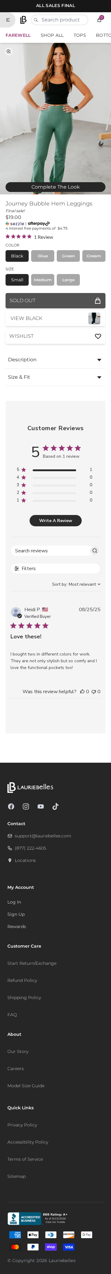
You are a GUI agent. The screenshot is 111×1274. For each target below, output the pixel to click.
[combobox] (59, 20)
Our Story (17, 1051)
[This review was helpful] (82, 691)
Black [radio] (17, 256)
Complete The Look (55, 187)
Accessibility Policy (27, 1142)
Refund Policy (22, 980)
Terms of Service (25, 1159)
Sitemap (16, 1176)
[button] (99, 20)
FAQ (12, 1014)
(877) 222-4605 (30, 848)
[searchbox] (50, 551)
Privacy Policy (22, 1125)
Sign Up (16, 914)
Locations (25, 860)
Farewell (18, 35)
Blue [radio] (43, 256)
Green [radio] (68, 256)
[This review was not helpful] (94, 691)
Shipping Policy (24, 997)
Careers (15, 1068)
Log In (14, 902)
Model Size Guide (25, 1085)
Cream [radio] (94, 256)
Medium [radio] (43, 280)
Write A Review (55, 521)
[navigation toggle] (10, 20)
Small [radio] (17, 280)
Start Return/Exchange (31, 963)
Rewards (16, 926)
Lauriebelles (62, 1260)
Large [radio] (68, 280)
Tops (80, 35)
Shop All (52, 35)
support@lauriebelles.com (43, 836)
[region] (54, 471)
